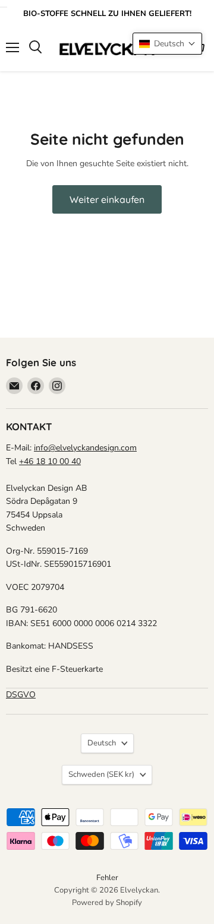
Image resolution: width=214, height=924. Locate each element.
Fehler (107, 877)
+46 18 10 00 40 (50, 461)
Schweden (101, 774)
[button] (167, 43)
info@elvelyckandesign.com (85, 447)
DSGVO (21, 694)
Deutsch (101, 743)
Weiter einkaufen (107, 199)
